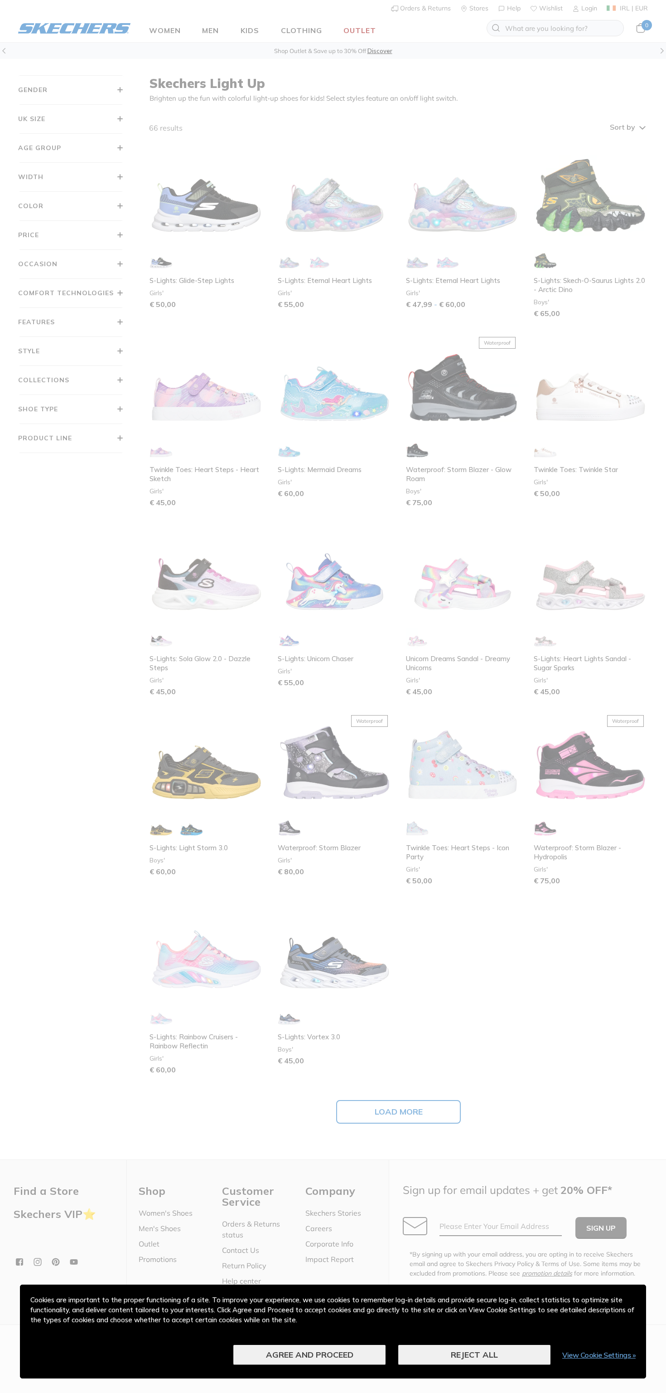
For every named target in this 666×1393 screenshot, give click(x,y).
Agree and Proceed (309, 1354)
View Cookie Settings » (599, 1354)
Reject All (474, 1354)
